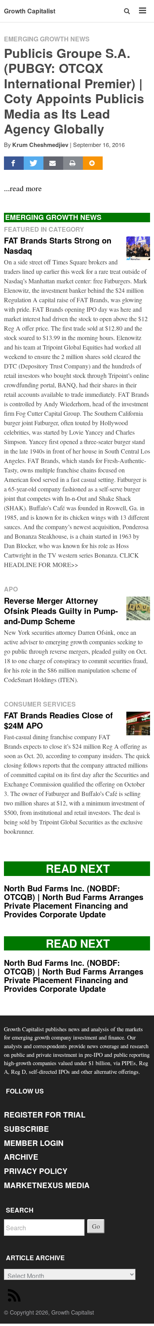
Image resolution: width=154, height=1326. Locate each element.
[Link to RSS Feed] (15, 1297)
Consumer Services (40, 704)
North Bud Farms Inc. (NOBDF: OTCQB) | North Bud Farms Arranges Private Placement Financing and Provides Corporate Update (73, 901)
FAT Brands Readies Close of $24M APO (58, 720)
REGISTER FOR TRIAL (45, 1114)
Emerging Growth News (47, 38)
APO (11, 588)
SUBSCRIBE (26, 1128)
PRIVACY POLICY (36, 1171)
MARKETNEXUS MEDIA (47, 1185)
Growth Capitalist (29, 10)
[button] (127, 10)
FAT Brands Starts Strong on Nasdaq (57, 245)
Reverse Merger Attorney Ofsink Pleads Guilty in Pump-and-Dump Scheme (61, 611)
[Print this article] (73, 163)
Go (96, 1226)
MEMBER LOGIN (34, 1143)
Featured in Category (44, 229)
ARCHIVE (21, 1156)
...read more (23, 188)
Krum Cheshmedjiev (40, 145)
